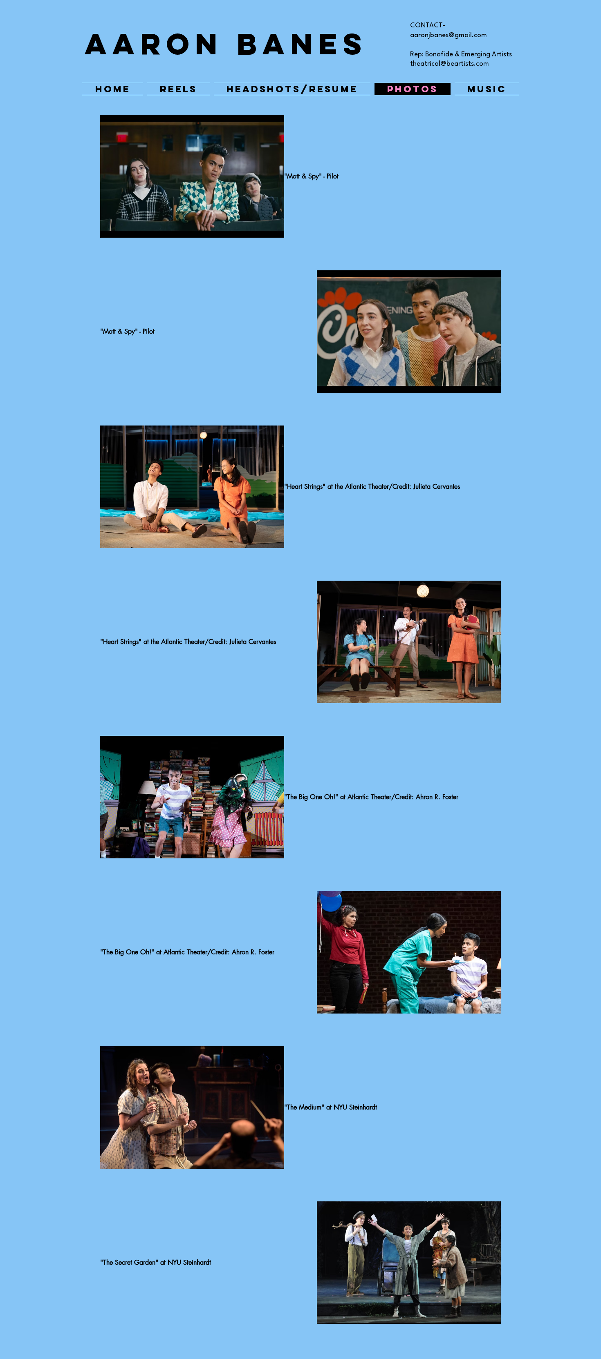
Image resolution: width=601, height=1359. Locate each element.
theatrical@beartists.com (449, 63)
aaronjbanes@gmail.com (448, 35)
